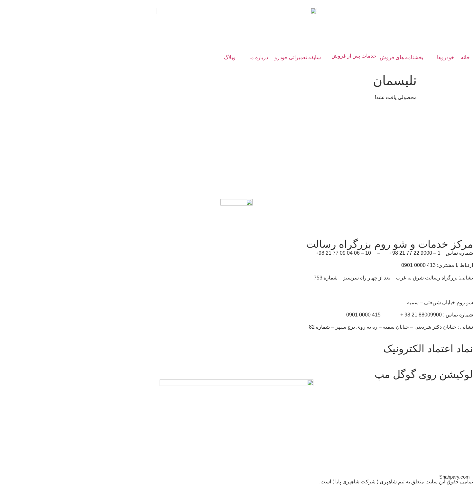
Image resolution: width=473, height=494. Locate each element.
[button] (442, 57)
